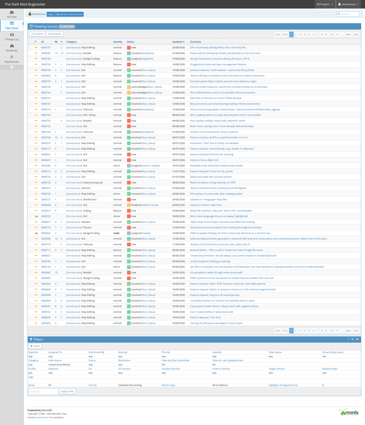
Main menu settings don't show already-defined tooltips (222, 126)
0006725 (46, 182)
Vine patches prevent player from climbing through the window (226, 227)
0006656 (46, 205)
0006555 (46, 53)
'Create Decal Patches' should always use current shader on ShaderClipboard (233, 255)
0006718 (46, 244)
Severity (117, 41)
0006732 (46, 126)
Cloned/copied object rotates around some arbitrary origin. (223, 81)
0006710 (46, 227)
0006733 (46, 120)
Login (50, 14)
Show (31, 385)
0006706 (46, 261)
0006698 (46, 295)
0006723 (46, 176)
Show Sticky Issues (333, 352)
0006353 (46, 283)
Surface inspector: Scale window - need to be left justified (222, 70)
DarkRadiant (73, 47)
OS (90, 368)
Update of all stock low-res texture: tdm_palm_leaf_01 (220, 244)
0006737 (46, 47)
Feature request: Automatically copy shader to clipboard (222, 148)
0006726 (46, 86)
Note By (122, 352)
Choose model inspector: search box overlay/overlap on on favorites (228, 86)
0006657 (46, 160)
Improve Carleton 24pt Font (206, 205)
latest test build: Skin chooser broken (211, 176)
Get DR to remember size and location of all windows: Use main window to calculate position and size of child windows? (257, 266)
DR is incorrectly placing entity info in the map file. (218, 47)
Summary (195, 41)
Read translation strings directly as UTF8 (212, 182)
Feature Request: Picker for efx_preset (211, 171)
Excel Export (55, 33)
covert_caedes (151, 165)
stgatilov (147, 58)
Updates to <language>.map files (208, 199)
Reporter (33, 352)
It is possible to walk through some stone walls (216, 272)
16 (56, 137)
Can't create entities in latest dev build (211, 312)
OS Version (124, 368)
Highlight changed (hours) (283, 385)
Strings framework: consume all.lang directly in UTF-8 (219, 58)
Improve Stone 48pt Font (204, 160)
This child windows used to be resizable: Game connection (222, 92)
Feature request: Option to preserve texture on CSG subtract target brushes (233, 289)
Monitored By (96, 352)
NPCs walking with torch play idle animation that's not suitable (225, 115)
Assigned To (55, 352)
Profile (32, 368)
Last (356, 34)
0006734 (46, 92)
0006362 (46, 272)
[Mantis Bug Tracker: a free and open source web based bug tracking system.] (348, 412)
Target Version (277, 368)
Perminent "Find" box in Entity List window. (214, 143)
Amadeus (147, 53)
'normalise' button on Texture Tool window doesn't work (222, 300)
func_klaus (148, 70)
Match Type (168, 385)
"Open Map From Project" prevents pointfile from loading (222, 222)
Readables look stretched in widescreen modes (216, 165)
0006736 (46, 58)
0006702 (46, 312)
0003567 (46, 233)
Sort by (93, 385)
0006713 (46, 171)
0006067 (46, 154)
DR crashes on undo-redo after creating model (216, 193)
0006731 (46, 98)
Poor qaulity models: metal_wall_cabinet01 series (217, 120)
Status (130, 41)
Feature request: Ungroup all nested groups (214, 295)
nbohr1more (150, 205)
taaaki (146, 233)
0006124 (46, 266)
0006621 (46, 255)
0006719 (46, 143)
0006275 (46, 188)
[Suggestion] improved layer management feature (218, 64)
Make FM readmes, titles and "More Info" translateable (221, 210)
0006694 (46, 317)
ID (42, 41)
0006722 (46, 216)
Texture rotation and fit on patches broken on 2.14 (218, 137)
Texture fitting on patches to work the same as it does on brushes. (227, 75)
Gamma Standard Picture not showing (211, 154)
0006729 (46, 81)
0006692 (46, 278)
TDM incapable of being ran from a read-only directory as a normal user (230, 233)
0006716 (46, 109)
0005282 (46, 165)
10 (331, 34)
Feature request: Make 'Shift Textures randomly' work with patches (228, 283)
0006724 (46, 64)
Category (71, 41)
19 (62, 53)
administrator (42, 417)
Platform (53, 368)
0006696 (46, 300)
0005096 (46, 238)
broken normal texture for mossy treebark (214, 132)
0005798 (46, 137)
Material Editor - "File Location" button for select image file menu (226, 250)
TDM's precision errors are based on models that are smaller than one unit (232, 278)
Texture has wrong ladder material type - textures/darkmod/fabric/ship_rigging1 (235, 109)
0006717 (46, 148)
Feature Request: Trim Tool (205, 317)
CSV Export (37, 33)
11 (337, 34)
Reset (36, 346)
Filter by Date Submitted (175, 360)
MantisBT (47, 410)
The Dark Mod (74, 53)
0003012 (46, 210)
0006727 (46, 103)
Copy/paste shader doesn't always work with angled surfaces (224, 306)
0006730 (46, 132)
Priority (166, 352)
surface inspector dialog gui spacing (210, 261)
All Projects (323, 4)
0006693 (46, 323)
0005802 (46, 75)
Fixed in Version (221, 368)
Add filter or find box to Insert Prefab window (215, 98)
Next (348, 34)
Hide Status (55, 360)
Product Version (171, 368)
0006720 (46, 193)
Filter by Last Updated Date (227, 360)
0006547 (46, 306)
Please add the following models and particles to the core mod (225, 53)
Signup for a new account (69, 14)
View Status (275, 352)
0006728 (46, 70)
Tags (30, 377)
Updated (177, 41)
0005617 (46, 222)
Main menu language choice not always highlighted (219, 216)
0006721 (46, 199)
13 (56, 272)
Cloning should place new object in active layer (216, 323)
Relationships (330, 368)
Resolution (124, 360)
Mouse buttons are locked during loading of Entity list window (225, 103)
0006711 (46, 250)
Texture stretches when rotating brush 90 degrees (218, 188)
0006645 (46, 289)
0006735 (46, 115)
